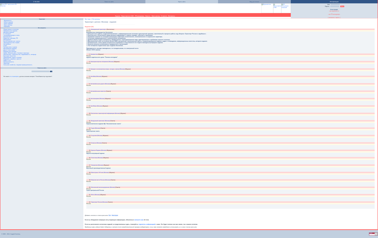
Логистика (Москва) (97, 157)
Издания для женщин (9, 51)
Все (110, 215)
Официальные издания (10, 31)
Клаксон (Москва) (96, 143)
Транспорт (6, 63)
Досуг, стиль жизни (9, 50)
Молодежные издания (10, 48)
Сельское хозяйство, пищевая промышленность (17, 65)
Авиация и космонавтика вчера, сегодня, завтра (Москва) (107, 69)
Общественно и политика (11, 29)
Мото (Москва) (95, 194)
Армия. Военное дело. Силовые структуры (16, 53)
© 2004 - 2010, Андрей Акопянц (10, 234)
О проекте (164, 16)
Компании (7, 26)
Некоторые (115, 215)
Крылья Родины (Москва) (98, 150)
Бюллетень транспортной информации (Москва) (105, 113)
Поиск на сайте (109, 1)
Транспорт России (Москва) (99, 202)
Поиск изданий (8, 23)
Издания (117, 16)
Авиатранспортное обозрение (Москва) (102, 61)
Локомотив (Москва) (97, 165)
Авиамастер (94, 54)
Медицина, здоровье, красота (12, 59)
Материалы (171, 16)
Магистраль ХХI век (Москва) (100, 172)
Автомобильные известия (98, 91)
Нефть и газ (7, 60)
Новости (147, 16)
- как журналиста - (334, 11)
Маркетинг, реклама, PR (10, 38)
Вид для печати (254, 1)
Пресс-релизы (156, 16)
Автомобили (7, 44)
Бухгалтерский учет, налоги (11, 41)
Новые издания (8, 22)
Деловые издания (8, 32)
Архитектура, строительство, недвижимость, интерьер (19, 54)
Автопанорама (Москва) (97, 98)
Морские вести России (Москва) (100, 180)
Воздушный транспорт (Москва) (100, 121)
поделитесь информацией (147, 224)
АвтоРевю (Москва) (96, 106)
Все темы (88, 19)
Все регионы (96, 19)
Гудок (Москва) (95, 128)
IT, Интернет (7, 33)
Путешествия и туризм (10, 47)
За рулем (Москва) (96, 135)
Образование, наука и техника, (12, 57)
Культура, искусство (9, 56)
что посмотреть (14, 76)
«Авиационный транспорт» (98, 29)
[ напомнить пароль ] (334, 17)
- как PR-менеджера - (334, 14)
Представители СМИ (127, 16)
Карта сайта (181, 1)
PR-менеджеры (139, 16)
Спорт (5, 45)
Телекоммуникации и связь (11, 35)
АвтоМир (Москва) (95, 76)
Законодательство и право (11, 42)
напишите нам (139, 220)
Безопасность (7, 36)
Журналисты (7, 20)
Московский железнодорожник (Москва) (103, 187)
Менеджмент (7, 39)
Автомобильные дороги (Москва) (100, 84)
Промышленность (8, 62)
